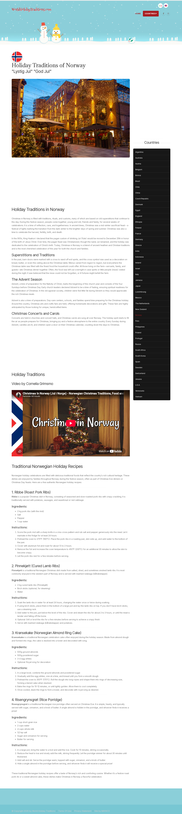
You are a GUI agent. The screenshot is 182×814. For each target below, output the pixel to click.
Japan (137, 286)
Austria (138, 164)
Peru (137, 321)
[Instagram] (168, 13)
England (138, 216)
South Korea (140, 356)
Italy (137, 274)
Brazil (137, 181)
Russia (138, 344)
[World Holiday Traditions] (31, 10)
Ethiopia (138, 222)
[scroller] (177, 810)
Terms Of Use (64, 811)
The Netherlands (142, 303)
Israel (137, 268)
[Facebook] (164, 13)
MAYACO (106, 811)
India (137, 251)
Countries (150, 13)
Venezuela (139, 391)
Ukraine (138, 379)
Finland (138, 228)
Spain (137, 362)
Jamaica (138, 280)
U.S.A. (137, 385)
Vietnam (138, 397)
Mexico (138, 298)
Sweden (138, 367)
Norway (138, 315)
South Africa (140, 350)
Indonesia (139, 257)
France (138, 234)
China (137, 193)
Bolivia (138, 175)
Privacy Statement (82, 811)
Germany (139, 239)
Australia (138, 158)
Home (138, 13)
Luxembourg (140, 292)
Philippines (140, 327)
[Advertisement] (71, 184)
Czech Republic (142, 199)
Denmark (139, 204)
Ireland (138, 263)
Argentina (139, 152)
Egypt (137, 210)
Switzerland (140, 373)
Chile (137, 187)
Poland (138, 333)
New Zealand (140, 309)
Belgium (138, 169)
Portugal (138, 338)
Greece (138, 245)
